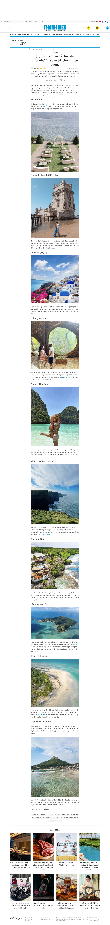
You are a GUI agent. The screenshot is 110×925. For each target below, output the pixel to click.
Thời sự (14, 34)
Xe (80, 34)
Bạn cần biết (28, 21)
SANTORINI (43, 815)
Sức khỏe (35, 34)
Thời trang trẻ (95, 34)
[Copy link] (55, 80)
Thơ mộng (74, 815)
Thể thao (65, 34)
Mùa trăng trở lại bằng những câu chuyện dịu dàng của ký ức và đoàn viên (90, 905)
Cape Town (65, 815)
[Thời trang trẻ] (19, 42)
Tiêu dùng (88, 34)
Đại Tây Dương (47, 534)
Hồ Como (35, 815)
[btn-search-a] (7, 28)
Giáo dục (45, 34)
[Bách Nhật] (32, 68)
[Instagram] (95, 920)
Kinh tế (24, 34)
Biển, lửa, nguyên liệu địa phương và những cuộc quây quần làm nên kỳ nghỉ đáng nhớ (43, 866)
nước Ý (44, 106)
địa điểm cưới (36, 818)
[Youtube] (100, 22)
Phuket (57, 815)
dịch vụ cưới (42, 715)
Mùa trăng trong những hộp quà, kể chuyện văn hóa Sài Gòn (43, 905)
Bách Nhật (36, 68)
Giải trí (60, 34)
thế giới (75, 644)
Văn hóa (55, 34)
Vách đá (50, 815)
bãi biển (47, 450)
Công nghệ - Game (74, 34)
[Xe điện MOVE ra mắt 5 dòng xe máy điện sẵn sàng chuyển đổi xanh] (20, 887)
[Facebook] (103, 22)
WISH (59, 821)
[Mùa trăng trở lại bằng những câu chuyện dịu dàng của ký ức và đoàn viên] (89, 887)
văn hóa (65, 377)
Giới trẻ (40, 34)
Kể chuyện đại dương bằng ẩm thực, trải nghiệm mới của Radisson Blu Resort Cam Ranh (89, 866)
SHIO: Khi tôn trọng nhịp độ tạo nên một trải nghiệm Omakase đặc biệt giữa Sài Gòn (20, 866)
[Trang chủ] (10, 34)
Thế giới (19, 34)
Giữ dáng (23, 49)
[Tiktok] (105, 22)
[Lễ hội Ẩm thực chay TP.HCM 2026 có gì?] (66, 847)
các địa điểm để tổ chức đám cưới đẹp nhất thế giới (60, 818)
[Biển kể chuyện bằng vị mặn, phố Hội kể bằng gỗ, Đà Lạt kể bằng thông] (66, 887)
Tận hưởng (47, 49)
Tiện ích (35, 21)
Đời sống (29, 34)
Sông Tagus (52, 821)
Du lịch (50, 34)
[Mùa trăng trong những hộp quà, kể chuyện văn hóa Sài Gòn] (43, 887)
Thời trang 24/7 (14, 49)
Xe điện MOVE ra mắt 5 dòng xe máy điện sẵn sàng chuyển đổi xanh (20, 905)
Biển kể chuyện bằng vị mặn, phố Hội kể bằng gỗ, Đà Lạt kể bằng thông (66, 905)
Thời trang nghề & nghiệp (35, 49)
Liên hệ (41, 21)
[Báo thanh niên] (55, 28)
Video (83, 34)
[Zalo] (108, 22)
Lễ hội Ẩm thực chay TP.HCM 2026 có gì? (66, 863)
